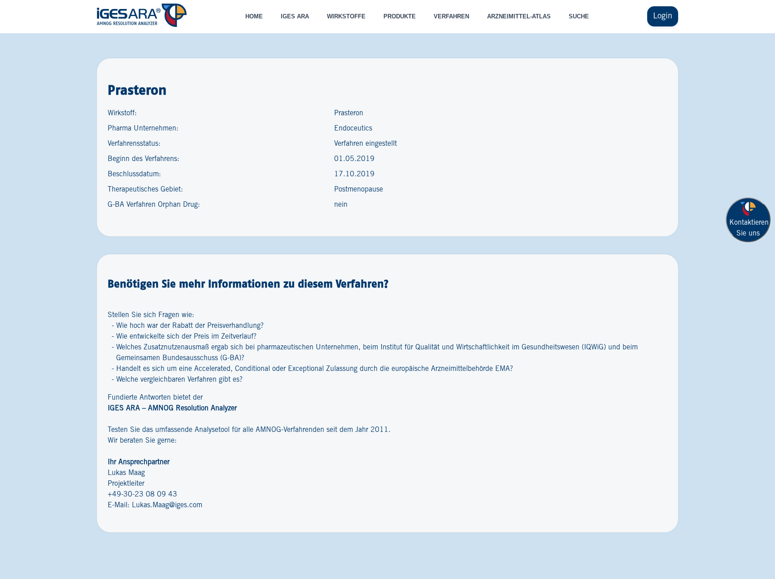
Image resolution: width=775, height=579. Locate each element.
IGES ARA (295, 16)
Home (254, 16)
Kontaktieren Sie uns (749, 228)
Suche (579, 16)
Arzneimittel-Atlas (519, 16)
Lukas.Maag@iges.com (167, 505)
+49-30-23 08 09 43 (142, 494)
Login (662, 16)
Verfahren (451, 16)
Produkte (399, 16)
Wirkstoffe (346, 16)
